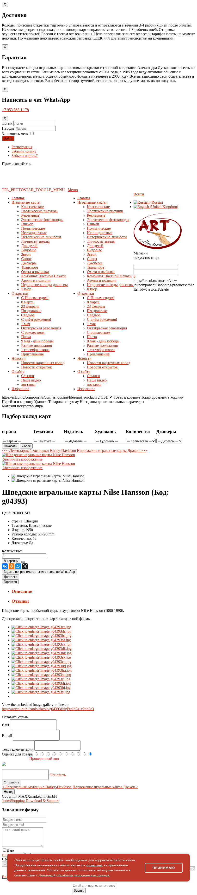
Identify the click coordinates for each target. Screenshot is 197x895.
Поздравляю (31, 311)
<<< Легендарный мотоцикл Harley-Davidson (39, 450)
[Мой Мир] (18, 566)
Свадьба (28, 315)
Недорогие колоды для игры (44, 285)
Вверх (7, 877)
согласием (94, 865)
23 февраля (30, 306)
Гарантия (10, 582)
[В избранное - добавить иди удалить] (23, 562)
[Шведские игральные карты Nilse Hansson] (48, 476)
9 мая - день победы (37, 341)
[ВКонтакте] (5, 566)
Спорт (26, 259)
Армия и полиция (35, 280)
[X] (25, 566)
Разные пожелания (36, 345)
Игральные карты (26, 202)
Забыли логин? (24, 151)
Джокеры (29, 263)
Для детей (29, 246)
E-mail (7, 736)
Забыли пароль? (25, 156)
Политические (33, 228)
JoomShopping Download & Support (30, 801)
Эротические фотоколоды (42, 220)
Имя (6, 725)
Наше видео (31, 380)
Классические (32, 207)
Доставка (10, 577)
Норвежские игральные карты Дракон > (105, 787)
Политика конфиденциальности (45, 890)
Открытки (20, 293)
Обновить (57, 775)
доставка (28, 384)
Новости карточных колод (42, 363)
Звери (26, 254)
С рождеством (32, 332)
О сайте (18, 371)
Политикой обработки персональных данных (74, 875)
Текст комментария (18, 749)
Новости (19, 358)
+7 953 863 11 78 (15, 110)
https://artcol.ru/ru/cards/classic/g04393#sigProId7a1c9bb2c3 (48, 709)
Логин (7, 123)
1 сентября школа (35, 350)
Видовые (28, 250)
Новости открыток (36, 367)
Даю (10, 850)
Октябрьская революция (41, 328)
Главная (18, 198)
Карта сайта (127, 890)
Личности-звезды (35, 241)
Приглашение (32, 354)
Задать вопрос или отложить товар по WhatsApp (39, 572)
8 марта (27, 302)
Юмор (26, 289)
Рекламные (30, 215)
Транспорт (29, 267)
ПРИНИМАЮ (164, 868)
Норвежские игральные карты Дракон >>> (112, 450)
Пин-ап (27, 224)
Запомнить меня (15, 134)
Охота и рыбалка (35, 272)
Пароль (8, 128)
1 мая (25, 324)
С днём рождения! (36, 319)
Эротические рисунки (39, 211)
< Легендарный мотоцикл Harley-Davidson (37, 787)
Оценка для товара (18, 754)
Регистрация (22, 147)
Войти (8, 138)
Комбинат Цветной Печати (43, 276)
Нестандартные (34, 233)
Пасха (26, 337)
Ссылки (27, 376)
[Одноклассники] (11, 566)
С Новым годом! (35, 298)
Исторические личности (41, 237)
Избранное (20, 389)
